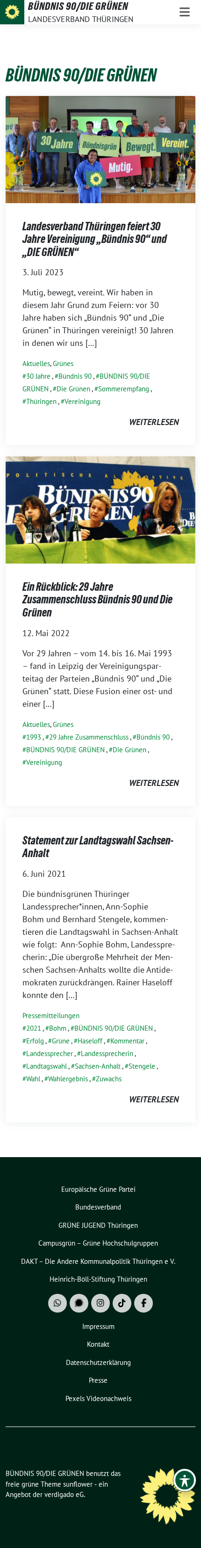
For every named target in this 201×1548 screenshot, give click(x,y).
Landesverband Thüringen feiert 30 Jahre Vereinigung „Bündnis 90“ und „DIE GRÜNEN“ (94, 239)
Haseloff (90, 1040)
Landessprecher (49, 1053)
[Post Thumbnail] (100, 148)
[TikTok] (122, 1303)
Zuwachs (109, 1078)
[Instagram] (100, 1303)
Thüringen (41, 401)
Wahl (33, 1078)
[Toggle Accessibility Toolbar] (184, 1480)
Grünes (63, 363)
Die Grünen (73, 388)
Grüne (61, 1040)
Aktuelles (36, 363)
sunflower (78, 1484)
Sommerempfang (123, 388)
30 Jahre (38, 376)
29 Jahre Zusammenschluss (89, 737)
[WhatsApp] (57, 1303)
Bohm (57, 1028)
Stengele (142, 1066)
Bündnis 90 (75, 376)
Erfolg (35, 1040)
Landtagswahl (46, 1066)
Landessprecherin (107, 1053)
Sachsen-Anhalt (98, 1066)
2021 (33, 1028)
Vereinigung (82, 401)
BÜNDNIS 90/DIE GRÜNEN (65, 749)
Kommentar (127, 1040)
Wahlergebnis (68, 1078)
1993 (33, 737)
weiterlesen (154, 422)
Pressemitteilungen (50, 1015)
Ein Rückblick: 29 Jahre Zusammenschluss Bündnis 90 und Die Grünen (97, 599)
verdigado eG (64, 1494)
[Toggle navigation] (184, 12)
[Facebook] (143, 1303)
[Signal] (79, 1303)
